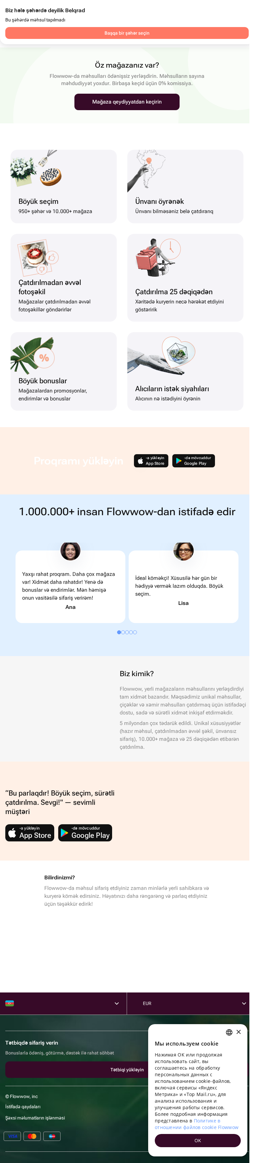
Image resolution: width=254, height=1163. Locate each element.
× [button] (238, 1032)
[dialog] (197, 1090)
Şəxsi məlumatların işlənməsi (35, 1117)
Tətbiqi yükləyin (127, 1069)
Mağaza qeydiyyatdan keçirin (127, 102)
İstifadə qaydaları (22, 1106)
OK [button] (197, 1140)
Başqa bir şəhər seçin (127, 33)
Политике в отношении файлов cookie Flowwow (196, 1123)
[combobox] (229, 1032)
